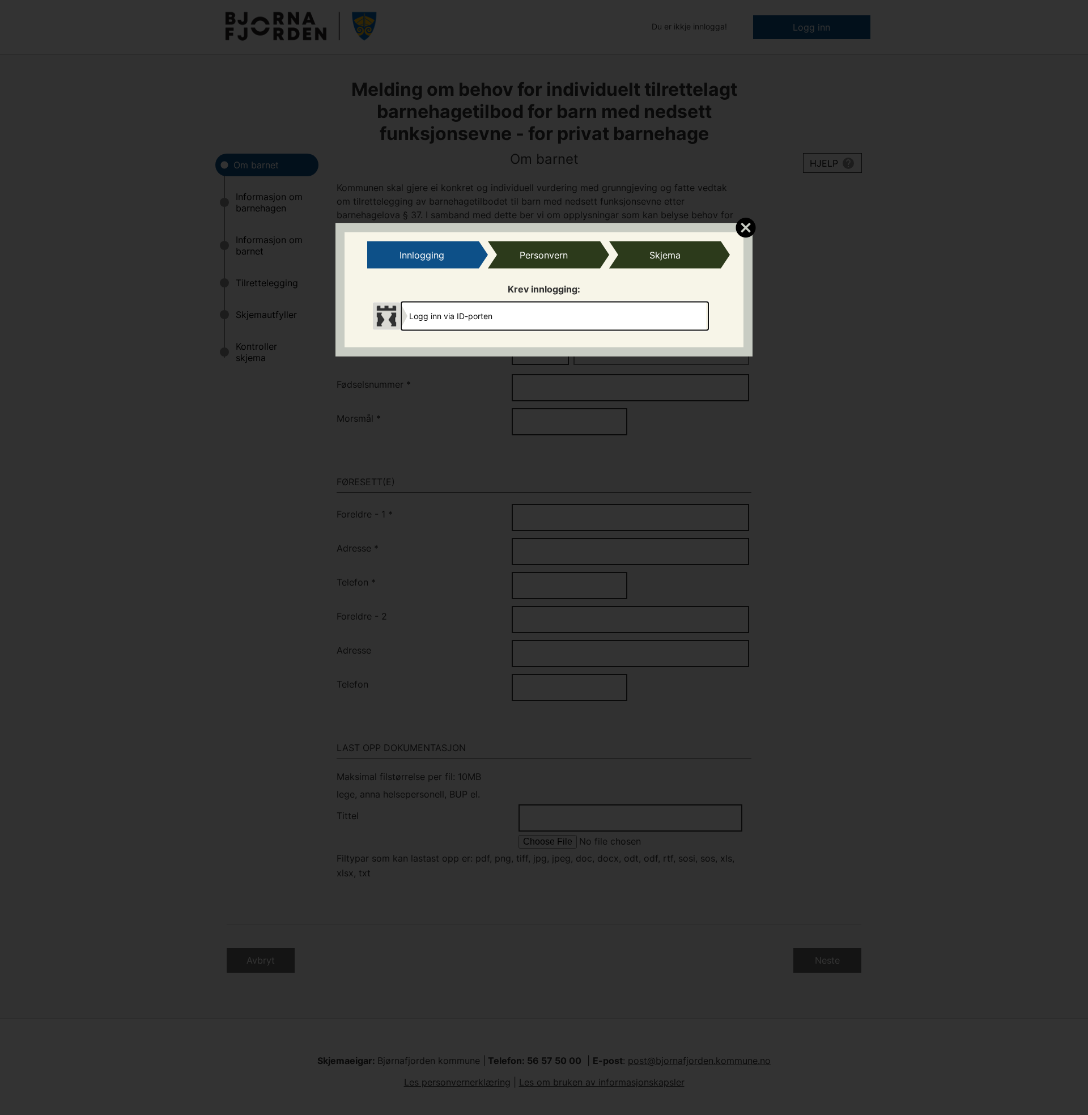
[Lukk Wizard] (745, 227)
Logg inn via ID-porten (450, 315)
